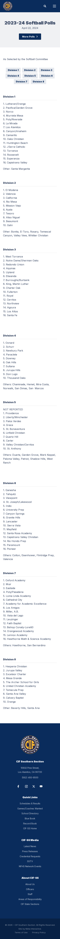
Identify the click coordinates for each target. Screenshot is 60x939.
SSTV (30, 861)
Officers (30, 889)
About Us (30, 884)
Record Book (30, 823)
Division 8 (38, 81)
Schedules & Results (30, 803)
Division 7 (21, 81)
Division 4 (13, 75)
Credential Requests (30, 856)
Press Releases (30, 851)
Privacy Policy (39, 932)
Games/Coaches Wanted (30, 808)
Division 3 (46, 70)
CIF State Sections (30, 904)
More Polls (28, 36)
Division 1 (13, 70)
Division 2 (29, 70)
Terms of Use (21, 932)
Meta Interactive (33, 929)
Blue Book (30, 818)
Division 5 (30, 75)
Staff (30, 894)
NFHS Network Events (30, 866)
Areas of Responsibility (30, 899)
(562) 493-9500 (30, 777)
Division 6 (47, 75)
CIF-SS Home (30, 828)
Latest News (30, 846)
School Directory (30, 813)
